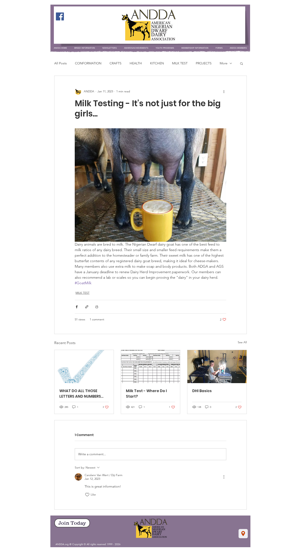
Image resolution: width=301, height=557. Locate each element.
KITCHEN (157, 63)
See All (242, 342)
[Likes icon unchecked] (87, 494)
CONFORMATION (88, 63)
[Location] (243, 533)
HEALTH (136, 63)
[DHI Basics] (217, 366)
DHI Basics (202, 390)
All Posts (60, 63)
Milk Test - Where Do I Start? (146, 393)
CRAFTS (115, 63)
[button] (241, 63)
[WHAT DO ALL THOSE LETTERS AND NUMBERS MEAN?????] (84, 366)
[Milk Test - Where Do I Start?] (150, 366)
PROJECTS (204, 63)
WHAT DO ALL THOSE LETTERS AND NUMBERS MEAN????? (80, 393)
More (223, 63)
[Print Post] (97, 307)
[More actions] (223, 91)
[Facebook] (60, 16)
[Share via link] (87, 307)
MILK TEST (180, 63)
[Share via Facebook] (77, 307)
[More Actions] (223, 476)
